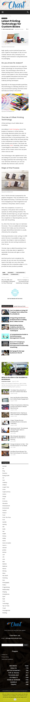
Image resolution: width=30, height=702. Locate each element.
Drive (3, 498)
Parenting (4, 578)
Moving (4, 571)
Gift (3, 526)
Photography (5, 582)
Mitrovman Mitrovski (8, 29)
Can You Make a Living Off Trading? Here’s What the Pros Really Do (19, 312)
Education (5, 503)
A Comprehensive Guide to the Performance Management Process (19, 336)
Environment (5, 508)
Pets (3, 580)
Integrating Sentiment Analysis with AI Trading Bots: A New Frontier (18, 319)
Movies (4, 568)
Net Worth (5, 575)
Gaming (4, 524)
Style (3, 599)
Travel (4, 608)
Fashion (4, 510)
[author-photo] (15, 296)
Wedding (4, 612)
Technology (8, 16)
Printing (5, 274)
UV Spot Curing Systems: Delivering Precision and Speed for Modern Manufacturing (19, 406)
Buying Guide (5, 475)
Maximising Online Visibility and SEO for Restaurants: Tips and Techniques (17, 328)
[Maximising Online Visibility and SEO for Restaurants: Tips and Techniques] (5, 327)
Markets (4, 564)
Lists (3, 559)
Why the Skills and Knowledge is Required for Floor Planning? (8, 281)
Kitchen (4, 552)
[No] (28, 697)
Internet (4, 547)
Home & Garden (6, 543)
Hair (3, 531)
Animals (4, 466)
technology (14, 274)
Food (3, 515)
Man (3, 561)
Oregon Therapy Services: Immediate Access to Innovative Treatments (18, 422)
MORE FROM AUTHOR (19, 306)
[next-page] (5, 359)
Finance (4, 512)
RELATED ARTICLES (7, 306)
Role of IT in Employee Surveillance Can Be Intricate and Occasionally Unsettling (19, 344)
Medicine (4, 566)
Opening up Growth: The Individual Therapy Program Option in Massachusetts (19, 430)
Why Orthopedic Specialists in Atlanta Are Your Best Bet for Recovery (17, 438)
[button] (2, 12)
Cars (3, 480)
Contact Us (4, 654)
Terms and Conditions (7, 659)
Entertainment (6, 505)
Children (4, 485)
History (4, 536)
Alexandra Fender (6, 381)
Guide (3, 529)
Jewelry (4, 550)
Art (3, 468)
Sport (3, 596)
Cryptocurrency (6, 491)
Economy (4, 501)
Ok (15, 699)
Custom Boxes (20, 272)
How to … (5, 545)
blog (3, 471)
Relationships (5, 589)
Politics (4, 585)
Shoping (4, 592)
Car (3, 374)
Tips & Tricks (5, 606)
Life (3, 557)
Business (10, 272)
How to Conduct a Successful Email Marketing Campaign (22, 281)
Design (4, 496)
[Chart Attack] (15, 5)
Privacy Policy (5, 657)
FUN (3, 519)
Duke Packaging (14, 129)
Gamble (4, 522)
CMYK (11, 145)
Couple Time (5, 487)
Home (3, 16)
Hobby (4, 538)
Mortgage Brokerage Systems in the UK (17, 352)
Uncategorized (6, 610)
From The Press (6, 517)
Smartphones (5, 594)
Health (4, 533)
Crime (4, 489)
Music (4, 573)
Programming (6, 587)
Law (3, 554)
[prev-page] (2, 359)
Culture (4, 494)
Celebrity (4, 482)
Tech (3, 601)
